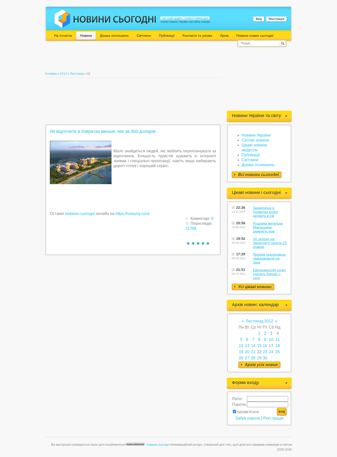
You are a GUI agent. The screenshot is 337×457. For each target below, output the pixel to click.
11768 (191, 228)
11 (278, 339)
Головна (51, 73)
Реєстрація (276, 19)
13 (247, 346)
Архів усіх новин (261, 365)
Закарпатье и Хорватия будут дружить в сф (265, 212)
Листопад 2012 (259, 321)
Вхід (259, 19)
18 (277, 346)
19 (241, 352)
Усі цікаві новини (255, 287)
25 (277, 352)
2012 (63, 73)
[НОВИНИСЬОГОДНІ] (115, 19)
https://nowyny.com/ (132, 213)
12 (241, 346)
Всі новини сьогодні (258, 175)
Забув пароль (247, 418)
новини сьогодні (80, 213)
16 (265, 346)
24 (271, 352)
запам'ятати (248, 412)
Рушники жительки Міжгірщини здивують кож (268, 227)
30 (265, 358)
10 (271, 339)
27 (247, 358)
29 (259, 358)
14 (253, 346)
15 (259, 346)
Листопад (77, 73)
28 (253, 358)
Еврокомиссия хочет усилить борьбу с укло (269, 274)
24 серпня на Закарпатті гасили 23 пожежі (270, 243)
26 (241, 358)
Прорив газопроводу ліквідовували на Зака (269, 258)
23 (265, 352)
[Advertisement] (135, 59)
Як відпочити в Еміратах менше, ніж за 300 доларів (103, 131)
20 (247, 352)
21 (253, 352)
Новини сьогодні (158, 444)
